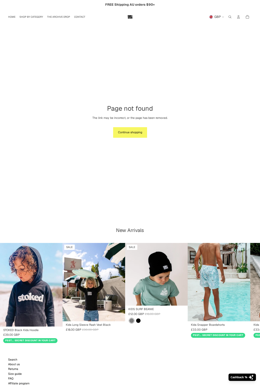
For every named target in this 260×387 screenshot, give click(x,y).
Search (12, 359)
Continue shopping (130, 132)
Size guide (15, 374)
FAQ (10, 378)
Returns (13, 369)
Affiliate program (18, 383)
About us (14, 364)
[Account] (238, 16)
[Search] (229, 16)
